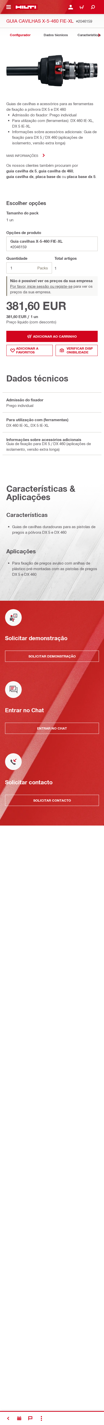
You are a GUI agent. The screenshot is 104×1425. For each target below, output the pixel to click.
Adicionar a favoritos (27, 350)
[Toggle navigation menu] (8, 7)
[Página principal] (26, 7)
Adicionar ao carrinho (55, 336)
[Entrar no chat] (30, 1418)
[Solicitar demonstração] (19, 1418)
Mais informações (22, 155)
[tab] (20, 35)
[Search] (92, 7)
